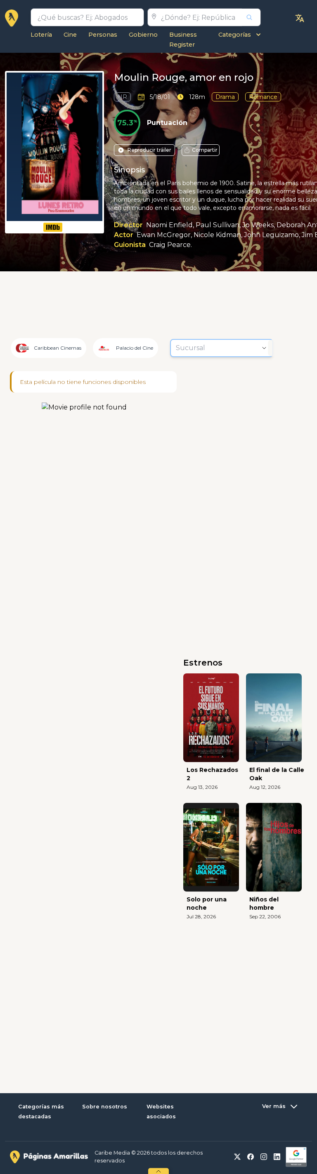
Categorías (234, 34)
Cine (70, 34)
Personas (102, 34)
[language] (300, 18)
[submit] (251, 17)
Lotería (41, 34)
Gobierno (143, 34)
